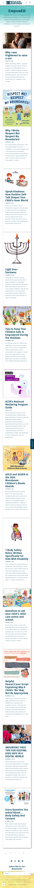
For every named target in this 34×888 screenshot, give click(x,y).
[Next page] (28, 853)
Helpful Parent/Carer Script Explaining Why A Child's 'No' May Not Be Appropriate (16, 687)
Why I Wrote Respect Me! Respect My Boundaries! (12, 135)
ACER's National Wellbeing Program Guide (16, 404)
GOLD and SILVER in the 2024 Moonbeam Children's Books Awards (16, 480)
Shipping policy (12, 884)
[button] (3, 2)
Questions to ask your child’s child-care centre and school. (16, 615)
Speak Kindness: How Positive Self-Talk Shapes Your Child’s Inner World (16, 196)
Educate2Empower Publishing (16, 879)
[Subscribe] (29, 874)
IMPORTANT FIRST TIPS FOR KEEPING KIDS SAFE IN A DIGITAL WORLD (16, 752)
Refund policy (11, 881)
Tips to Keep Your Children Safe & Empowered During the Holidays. (16, 333)
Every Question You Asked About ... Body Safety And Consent (16, 814)
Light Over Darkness (11, 271)
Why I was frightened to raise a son (16, 55)
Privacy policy (19, 881)
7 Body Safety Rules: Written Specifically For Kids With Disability (16, 554)
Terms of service (27, 881)
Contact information (22, 884)
